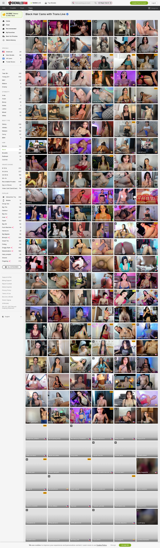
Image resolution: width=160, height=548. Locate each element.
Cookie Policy (101, 545)
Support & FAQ (6, 277)
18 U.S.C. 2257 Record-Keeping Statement (9, 307)
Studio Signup (6, 300)
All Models (5, 303)
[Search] (95, 2)
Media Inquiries (7, 287)
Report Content (7, 284)
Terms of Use (6, 293)
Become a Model (7, 297)
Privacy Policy (6, 290)
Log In (154, 3)
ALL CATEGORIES (13, 267)
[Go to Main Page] (18, 3)
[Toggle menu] (3, 3)
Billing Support (6, 280)
